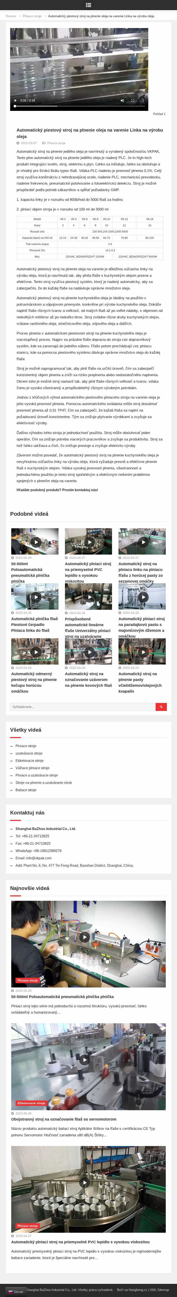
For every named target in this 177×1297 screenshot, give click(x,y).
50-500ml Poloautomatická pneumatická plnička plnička (62, 997)
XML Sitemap (159, 1290)
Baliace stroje (26, 790)
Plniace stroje (56, 143)
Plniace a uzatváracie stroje (37, 775)
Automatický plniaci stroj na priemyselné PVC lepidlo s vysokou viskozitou (80, 1242)
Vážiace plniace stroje (32, 768)
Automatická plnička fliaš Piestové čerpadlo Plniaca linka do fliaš (34, 625)
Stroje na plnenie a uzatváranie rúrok (44, 782)
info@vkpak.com (39, 858)
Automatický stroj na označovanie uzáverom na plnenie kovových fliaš (88, 680)
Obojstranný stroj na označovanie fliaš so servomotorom (63, 1119)
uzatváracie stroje (29, 753)
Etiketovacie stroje (30, 760)
